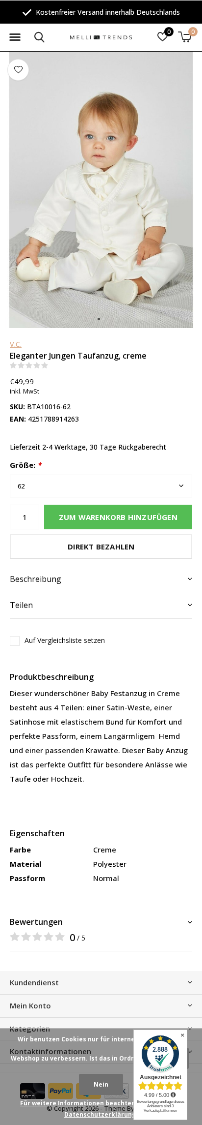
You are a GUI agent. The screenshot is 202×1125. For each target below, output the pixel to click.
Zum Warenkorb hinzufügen (118, 517)
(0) (54, 365)
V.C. (16, 344)
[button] (14, 37)
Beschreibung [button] (35, 579)
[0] (184, 36)
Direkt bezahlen (101, 546)
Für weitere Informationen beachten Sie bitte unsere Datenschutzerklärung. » (103, 1109)
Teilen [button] (21, 605)
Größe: (25, 465)
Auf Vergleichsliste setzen (65, 640)
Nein (101, 1084)
